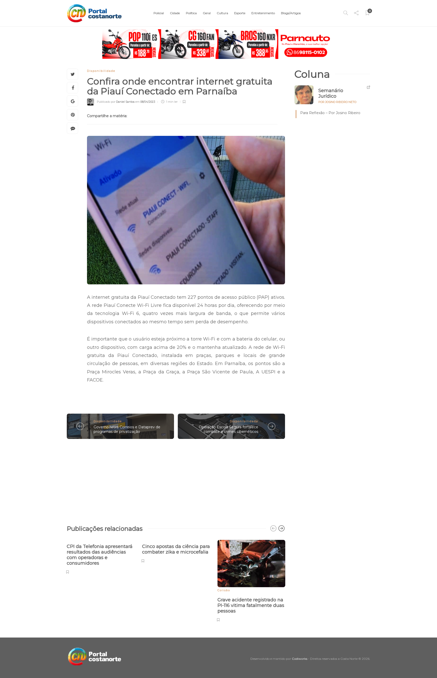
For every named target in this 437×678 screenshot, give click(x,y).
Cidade (175, 13)
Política (191, 13)
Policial (159, 13)
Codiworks (299, 659)
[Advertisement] (176, 479)
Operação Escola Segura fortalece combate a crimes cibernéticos (228, 429)
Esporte (239, 13)
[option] (100, 556)
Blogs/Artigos (291, 13)
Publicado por (116, 101)
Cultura (222, 13)
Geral (207, 13)
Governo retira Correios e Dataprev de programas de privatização (127, 429)
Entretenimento (263, 13)
